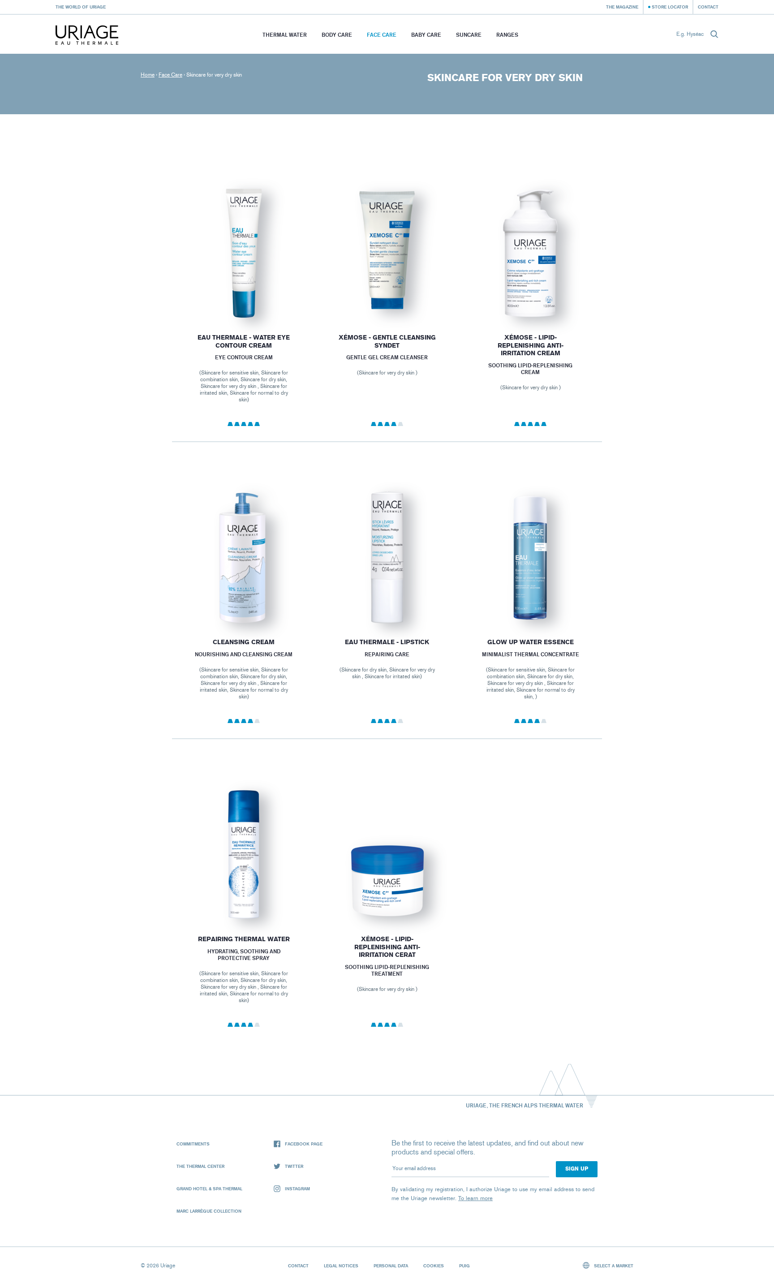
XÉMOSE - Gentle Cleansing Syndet (386, 341)
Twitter (294, 1166)
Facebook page (303, 1143)
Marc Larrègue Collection (208, 1211)
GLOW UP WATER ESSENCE (530, 642)
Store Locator (670, 6)
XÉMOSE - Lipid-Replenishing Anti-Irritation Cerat (387, 947)
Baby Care (426, 34)
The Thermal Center (200, 1166)
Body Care (337, 34)
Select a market (613, 1265)
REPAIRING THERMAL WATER (243, 939)
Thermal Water (284, 34)
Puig (464, 1265)
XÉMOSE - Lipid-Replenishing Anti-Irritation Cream (530, 345)
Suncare (469, 34)
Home (148, 75)
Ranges (507, 34)
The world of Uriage (81, 6)
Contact (708, 6)
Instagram (297, 1188)
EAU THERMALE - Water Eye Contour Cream (244, 341)
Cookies (433, 1265)
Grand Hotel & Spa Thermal (209, 1188)
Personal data (391, 1265)
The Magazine (622, 6)
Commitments (193, 1143)
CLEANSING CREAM (244, 642)
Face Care (381, 34)
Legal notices (341, 1265)
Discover (243, 298)
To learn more (475, 1198)
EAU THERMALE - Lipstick (387, 642)
